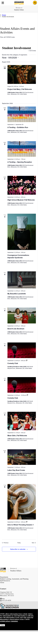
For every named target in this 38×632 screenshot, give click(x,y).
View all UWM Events (7, 37)
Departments (4, 577)
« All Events (32, 50)
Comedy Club (12, 363)
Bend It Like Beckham (15, 328)
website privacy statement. (9, 621)
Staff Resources (5, 581)
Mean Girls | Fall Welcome (17, 435)
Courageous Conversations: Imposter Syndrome (18, 256)
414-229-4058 (6, 600)
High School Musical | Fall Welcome (21, 200)
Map (3, 598)
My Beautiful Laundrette (16, 293)
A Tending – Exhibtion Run (17, 127)
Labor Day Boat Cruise (16, 470)
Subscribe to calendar (17, 549)
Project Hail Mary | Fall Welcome (19, 89)
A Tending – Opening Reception (19, 162)
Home (4, 15)
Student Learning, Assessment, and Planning (14, 579)
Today (19, 542)
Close (2, 625)
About (2, 582)
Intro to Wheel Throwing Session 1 (20, 525)
